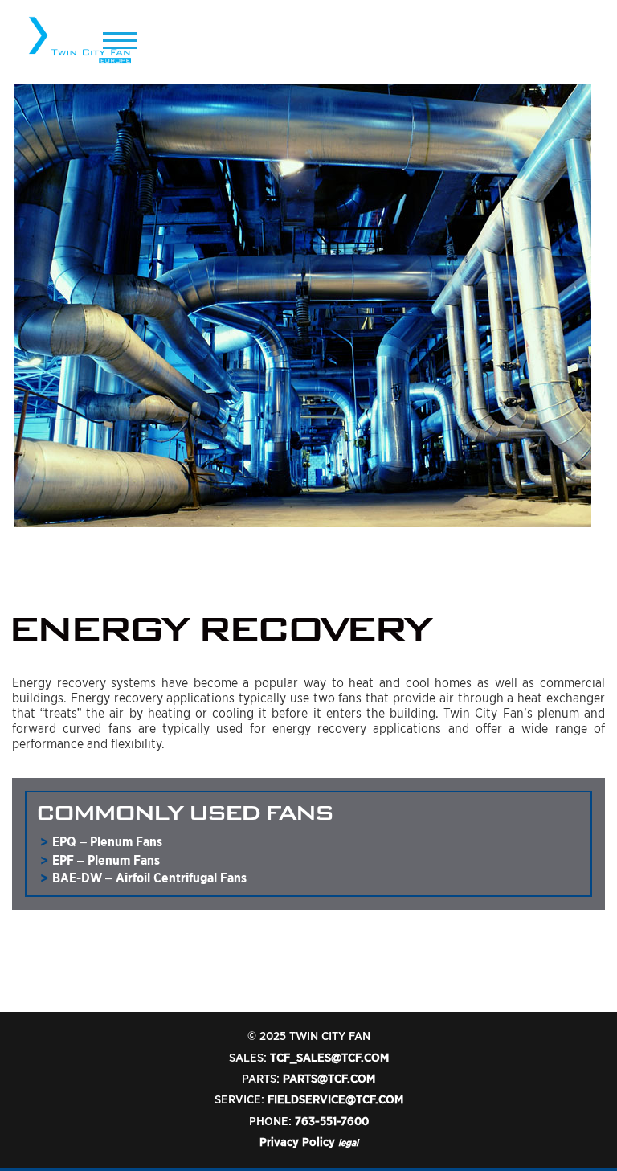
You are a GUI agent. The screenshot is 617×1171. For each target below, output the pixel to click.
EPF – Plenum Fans (106, 860)
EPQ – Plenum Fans (107, 842)
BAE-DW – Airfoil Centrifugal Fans (149, 878)
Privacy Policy (297, 1142)
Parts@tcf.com (329, 1078)
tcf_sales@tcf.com (329, 1057)
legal (348, 1142)
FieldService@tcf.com (335, 1099)
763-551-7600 (332, 1121)
